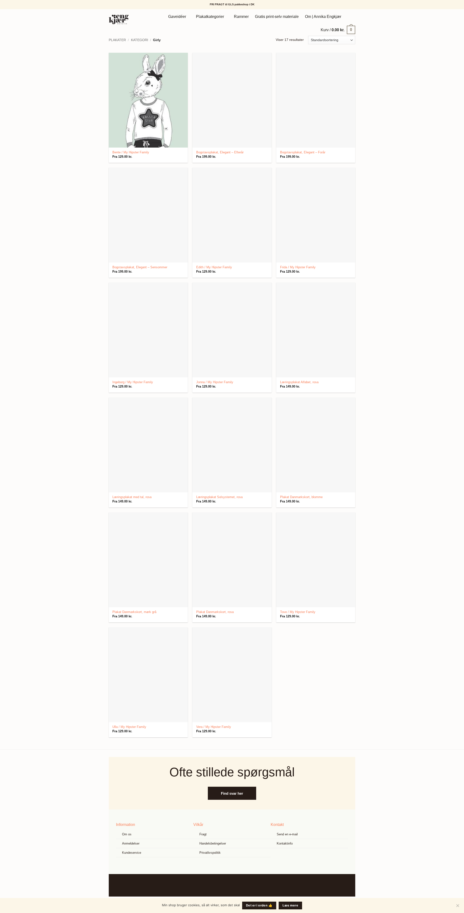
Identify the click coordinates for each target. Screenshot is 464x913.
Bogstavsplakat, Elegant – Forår (302, 152)
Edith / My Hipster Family (214, 267)
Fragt (203, 834)
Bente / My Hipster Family (130, 152)
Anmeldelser (130, 843)
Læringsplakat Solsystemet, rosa (219, 497)
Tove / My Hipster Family (297, 612)
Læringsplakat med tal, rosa (132, 497)
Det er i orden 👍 (259, 905)
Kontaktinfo (285, 843)
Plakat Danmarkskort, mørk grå (134, 612)
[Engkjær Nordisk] (125, 19)
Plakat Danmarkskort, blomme (301, 497)
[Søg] (350, 16)
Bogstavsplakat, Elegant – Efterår (220, 152)
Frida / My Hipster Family (298, 267)
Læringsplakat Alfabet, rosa (299, 382)
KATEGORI (139, 40)
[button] (338, 29)
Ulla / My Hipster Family (129, 727)
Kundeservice (131, 852)
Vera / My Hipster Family (213, 727)
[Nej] (457, 907)
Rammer (241, 17)
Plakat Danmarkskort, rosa (215, 612)
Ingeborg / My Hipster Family (132, 382)
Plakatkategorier (210, 17)
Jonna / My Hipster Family (214, 382)
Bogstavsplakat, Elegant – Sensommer (139, 267)
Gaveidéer (177, 17)
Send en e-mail (287, 834)
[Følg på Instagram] (235, 885)
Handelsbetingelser (212, 843)
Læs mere (290, 905)
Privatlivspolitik (210, 852)
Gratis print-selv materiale (277, 17)
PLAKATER (117, 40)
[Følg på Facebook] (228, 885)
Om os (126, 834)
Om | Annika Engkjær (323, 17)
